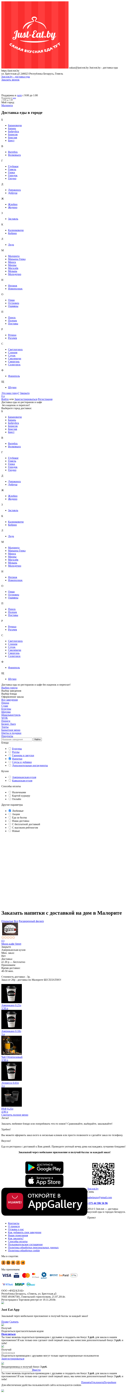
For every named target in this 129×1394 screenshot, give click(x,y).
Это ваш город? (10, 393)
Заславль (13, 218)
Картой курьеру (20, 795)
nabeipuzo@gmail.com (99, 1197)
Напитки (17, 758)
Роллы (15, 752)
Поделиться (8, 1334)
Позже (5, 1321)
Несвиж (12, 285)
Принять (86, 1382)
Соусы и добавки (22, 762)
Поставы (13, 323)
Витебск (13, 151)
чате (19, 95)
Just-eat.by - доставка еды (15, 76)
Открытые (7, 921)
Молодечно (14, 274)
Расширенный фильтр (31, 921)
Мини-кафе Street (11, 943)
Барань (12, 128)
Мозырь (12, 271)
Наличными (18, 792)
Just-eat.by (93, 1188)
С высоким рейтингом (24, 827)
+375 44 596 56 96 (97, 1203)
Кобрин (12, 233)
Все (16, 921)
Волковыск (14, 155)
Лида (11, 244)
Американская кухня (24, 777)
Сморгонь (13, 361)
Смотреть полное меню (14, 1114)
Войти (5, 399)
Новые (15, 831)
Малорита (13, 256)
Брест (11, 140)
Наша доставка (20, 820)
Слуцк (11, 355)
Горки (11, 172)
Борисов (13, 134)
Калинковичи (16, 230)
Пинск (12, 317)
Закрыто (25, 393)
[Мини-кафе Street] (64, 929)
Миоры (12, 265)
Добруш (12, 192)
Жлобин (12, 204)
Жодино (12, 207)
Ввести (36, 1369)
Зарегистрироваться (25, 399)
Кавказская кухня (22, 780)
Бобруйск (13, 131)
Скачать (13, 1321)
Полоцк (12, 320)
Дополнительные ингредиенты (30, 765)
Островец (13, 303)
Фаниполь (14, 376)
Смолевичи (14, 358)
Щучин (12, 387)
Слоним (12, 352)
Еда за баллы (19, 817)
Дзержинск (14, 189)
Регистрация (45, 399)
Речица (12, 335)
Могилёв (13, 268)
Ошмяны (13, 306)
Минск (12, 262)
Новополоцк (15, 288)
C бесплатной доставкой (25, 824)
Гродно (12, 178)
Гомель (12, 169)
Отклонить (97, 1382)
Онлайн (16, 799)
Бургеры (17, 748)
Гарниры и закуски (23, 755)
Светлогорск (15, 349)
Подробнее (110, 1382)
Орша (11, 300)
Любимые (18, 810)
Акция (15, 814)
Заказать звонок (10, 79)
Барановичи (15, 125)
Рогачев (12, 338)
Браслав (12, 137)
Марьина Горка (17, 259)
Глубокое (13, 166)
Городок (12, 175)
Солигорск (14, 364)
